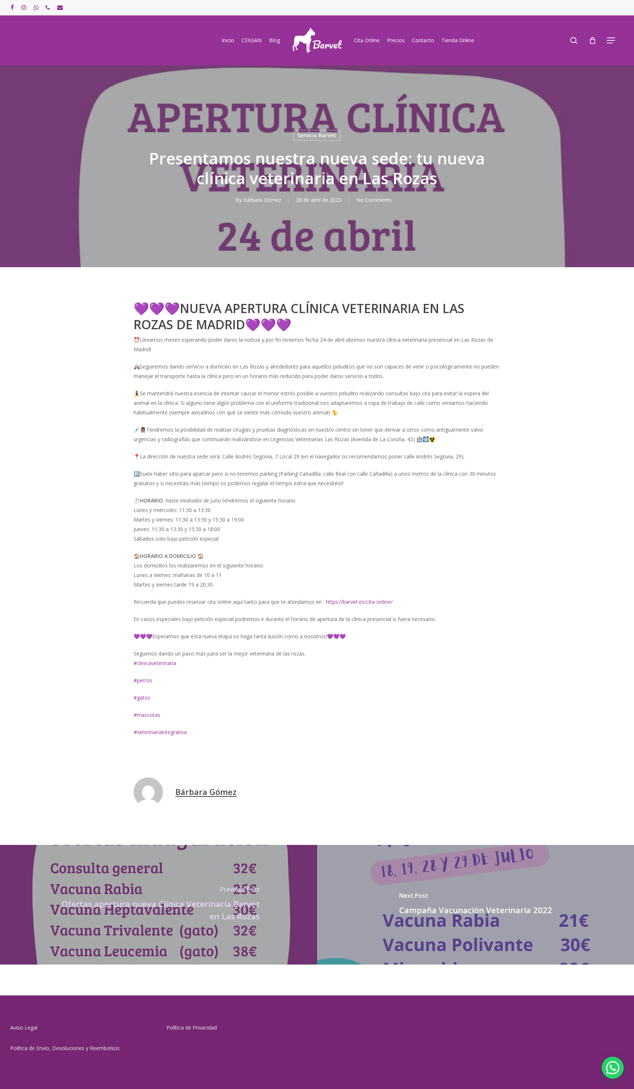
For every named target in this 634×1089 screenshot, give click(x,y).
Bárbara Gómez (262, 199)
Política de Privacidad (192, 1027)
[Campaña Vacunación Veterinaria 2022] (475, 905)
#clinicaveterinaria (155, 663)
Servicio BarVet (317, 135)
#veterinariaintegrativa (160, 732)
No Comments (373, 199)
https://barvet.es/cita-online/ (359, 601)
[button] (611, 40)
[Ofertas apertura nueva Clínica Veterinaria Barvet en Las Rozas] (158, 905)
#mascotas (147, 714)
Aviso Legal (23, 1027)
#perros (143, 680)
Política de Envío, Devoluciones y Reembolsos (65, 1048)
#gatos (142, 697)
